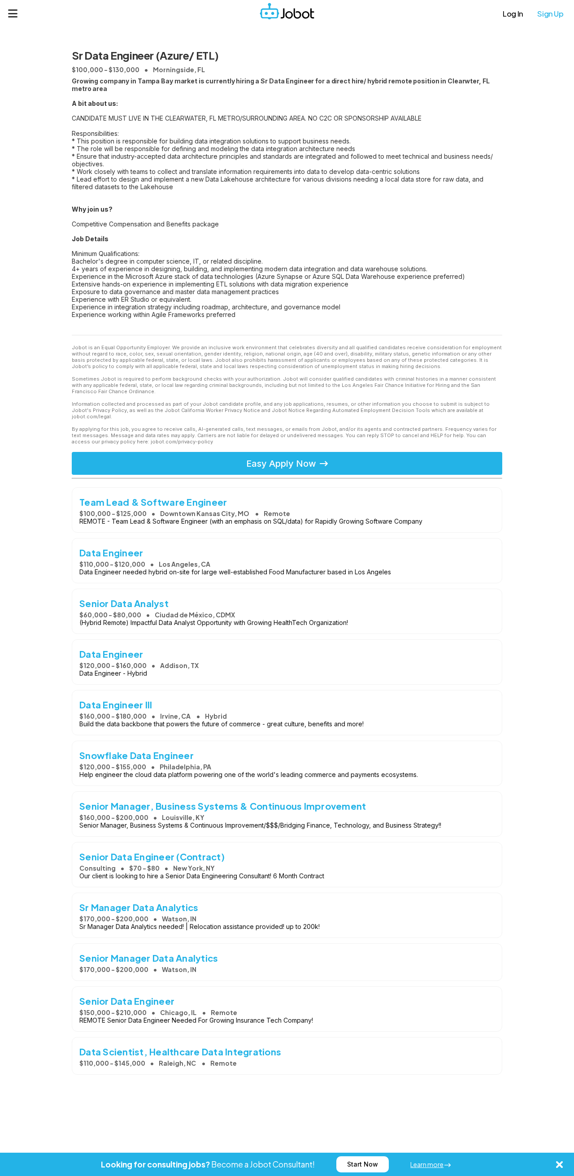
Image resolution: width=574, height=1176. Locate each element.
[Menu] (13, 13)
